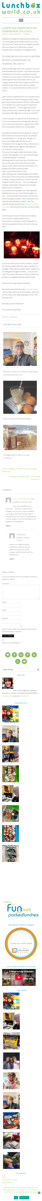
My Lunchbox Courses (9, 1180)
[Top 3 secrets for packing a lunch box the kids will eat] (10, 801)
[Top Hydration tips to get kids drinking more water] (11, 1168)
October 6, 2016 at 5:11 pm (22, 502)
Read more (24, 1198)
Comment (6, 584)
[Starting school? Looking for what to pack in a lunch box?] (11, 1128)
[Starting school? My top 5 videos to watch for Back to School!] (10, 821)
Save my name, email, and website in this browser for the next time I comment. (19, 630)
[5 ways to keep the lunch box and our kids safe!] (11, 1108)
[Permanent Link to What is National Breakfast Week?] (20, 382)
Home (4, 1177)
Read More (25, 696)
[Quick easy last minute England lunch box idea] (10, 841)
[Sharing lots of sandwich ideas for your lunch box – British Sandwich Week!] (10, 861)
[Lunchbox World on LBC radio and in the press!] (10, 762)
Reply (8, 526)
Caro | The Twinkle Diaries (21, 499)
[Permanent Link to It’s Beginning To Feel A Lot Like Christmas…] (20, 426)
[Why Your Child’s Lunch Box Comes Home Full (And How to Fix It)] (10, 742)
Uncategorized (13, 317)
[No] (39, 1193)
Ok (16, 1198)
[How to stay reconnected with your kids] (11, 1069)
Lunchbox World (7, 696)
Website (5, 618)
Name (4, 602)
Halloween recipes (31, 289)
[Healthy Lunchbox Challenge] (11, 1148)
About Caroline (7, 1182)
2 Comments (26, 34)
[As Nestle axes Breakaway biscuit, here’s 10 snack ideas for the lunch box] (11, 1049)
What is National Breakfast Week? (17, 418)
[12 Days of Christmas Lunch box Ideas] (10, 781)
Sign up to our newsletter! (11, 643)
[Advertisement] (21, 883)
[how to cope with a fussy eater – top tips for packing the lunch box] (11, 1089)
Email (4, 610)
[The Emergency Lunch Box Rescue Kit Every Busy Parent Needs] (10, 722)
